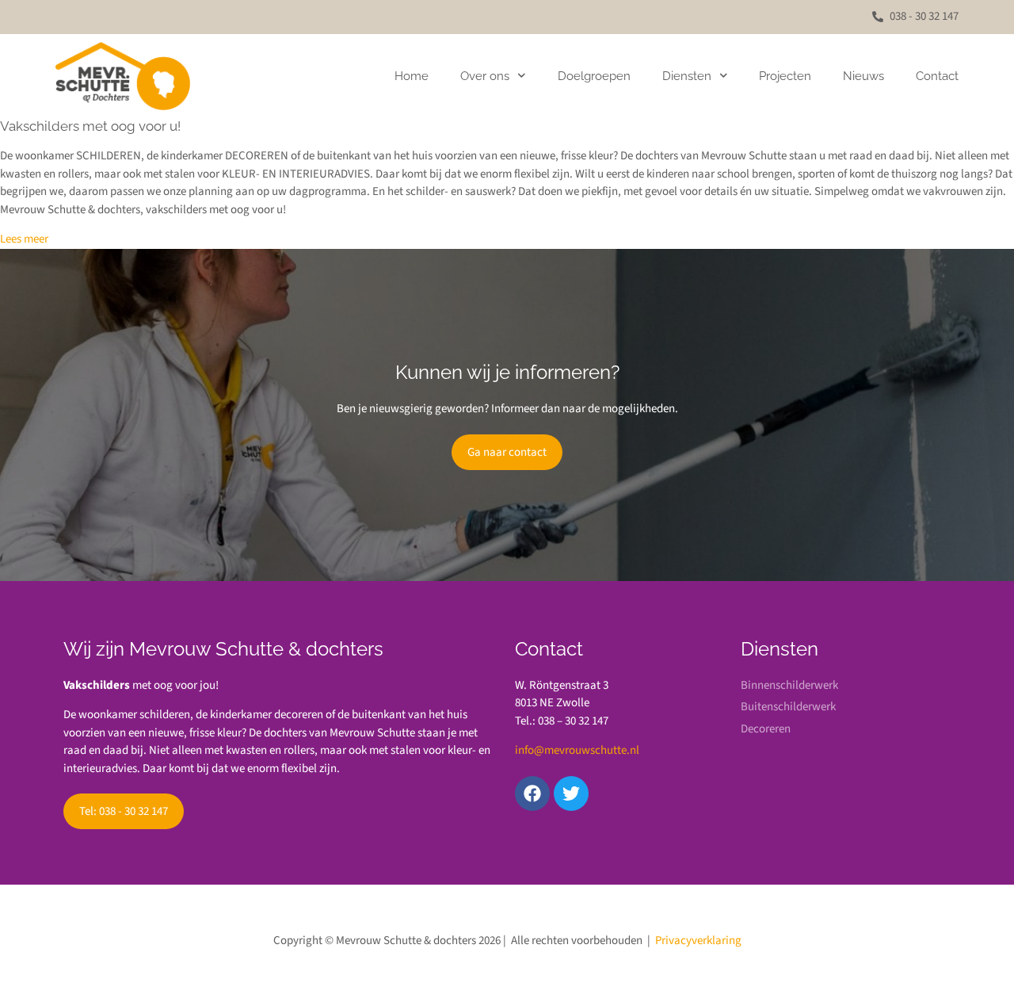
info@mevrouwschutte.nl (577, 750)
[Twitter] (571, 793)
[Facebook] (532, 793)
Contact (937, 76)
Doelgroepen (594, 76)
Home (412, 76)
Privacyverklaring (698, 940)
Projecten (785, 76)
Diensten (686, 76)
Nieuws (863, 76)
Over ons (484, 76)
